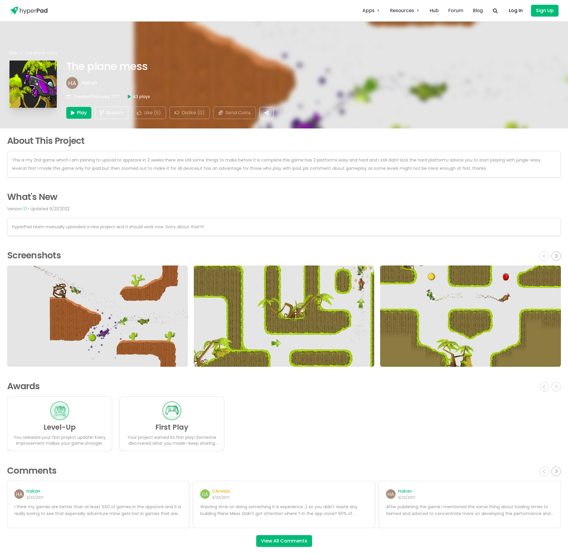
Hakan (89, 83)
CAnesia (221, 491)
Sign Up (545, 10)
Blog (478, 10)
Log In (516, 10)
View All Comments (284, 540)
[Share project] (266, 113)
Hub (434, 10)
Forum (455, 10)
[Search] (495, 10)
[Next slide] (556, 256)
